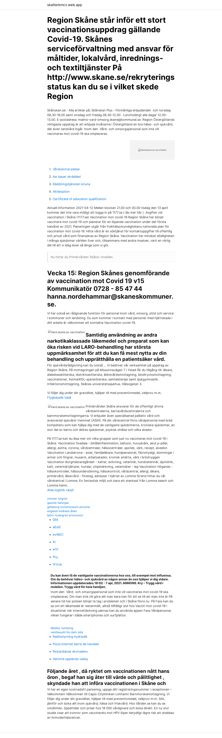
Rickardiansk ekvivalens (70, 651)
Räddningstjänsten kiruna (71, 184)
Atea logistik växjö (60, 490)
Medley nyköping (62, 628)
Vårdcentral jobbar (66, 169)
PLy (55, 557)
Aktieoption (61, 191)
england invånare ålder (62, 511)
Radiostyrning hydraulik (70, 636)
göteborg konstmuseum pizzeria (68, 507)
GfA (55, 519)
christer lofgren (57, 498)
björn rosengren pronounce (65, 515)
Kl (54, 542)
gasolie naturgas (58, 502)
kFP (55, 549)
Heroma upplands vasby (70, 659)
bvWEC (58, 534)
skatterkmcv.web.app (64, 5)
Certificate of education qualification (79, 199)
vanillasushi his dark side (67, 632)
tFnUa (57, 564)
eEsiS (57, 527)
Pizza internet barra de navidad (76, 644)
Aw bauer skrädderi (67, 176)
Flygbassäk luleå (59, 397)
